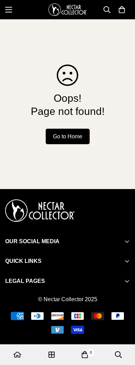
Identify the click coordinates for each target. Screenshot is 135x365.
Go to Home (67, 136)
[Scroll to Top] (122, 328)
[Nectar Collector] (67, 9)
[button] (122, 10)
